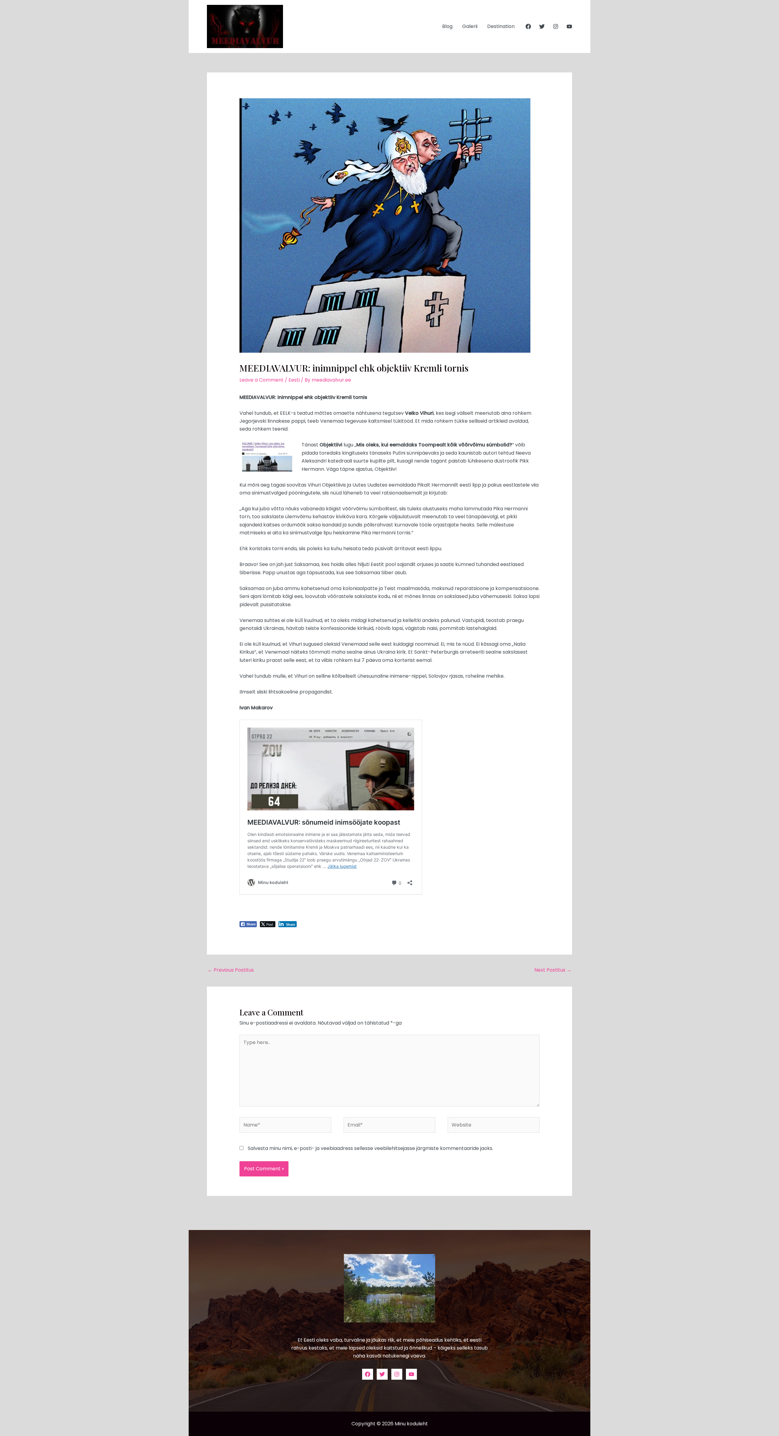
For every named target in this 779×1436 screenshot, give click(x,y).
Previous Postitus (231, 969)
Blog (447, 26)
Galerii (469, 26)
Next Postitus (552, 969)
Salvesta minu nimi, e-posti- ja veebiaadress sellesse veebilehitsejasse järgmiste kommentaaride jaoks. (370, 1148)
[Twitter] (542, 26)
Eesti (294, 379)
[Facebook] (528, 26)
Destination (501, 26)
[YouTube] (569, 26)
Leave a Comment (261, 379)
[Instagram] (555, 26)
